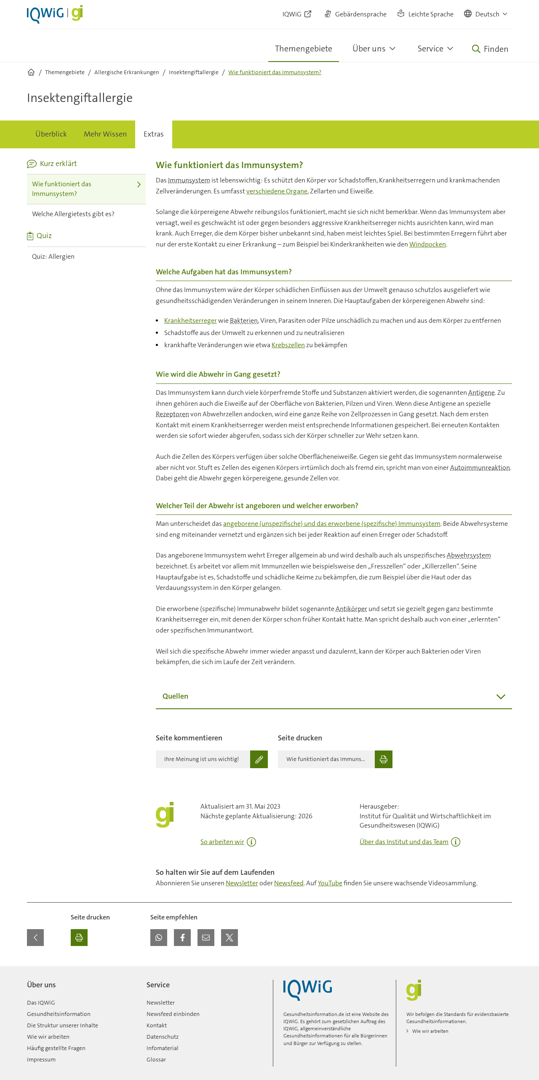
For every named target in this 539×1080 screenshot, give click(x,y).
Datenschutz (163, 1036)
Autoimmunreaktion (480, 467)
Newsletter (242, 883)
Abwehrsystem (469, 555)
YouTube (330, 883)
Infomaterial (163, 1048)
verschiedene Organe (276, 191)
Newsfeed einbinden (173, 1014)
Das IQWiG (41, 1002)
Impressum (41, 1059)
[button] (486, 14)
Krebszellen (288, 344)
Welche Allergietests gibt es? (73, 213)
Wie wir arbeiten (48, 1036)
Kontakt (157, 1025)
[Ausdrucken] (79, 937)
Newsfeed (289, 883)
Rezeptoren (172, 414)
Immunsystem (189, 180)
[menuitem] (51, 134)
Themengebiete (303, 48)
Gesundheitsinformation (59, 1014)
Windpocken (427, 244)
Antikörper (351, 608)
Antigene (481, 392)
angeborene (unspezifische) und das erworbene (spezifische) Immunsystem (331, 523)
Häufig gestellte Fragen (56, 1048)
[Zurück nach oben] (503, 971)
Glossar (156, 1059)
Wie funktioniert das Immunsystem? (61, 189)
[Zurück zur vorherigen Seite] (35, 937)
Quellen (175, 696)
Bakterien (244, 320)
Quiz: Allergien (53, 256)
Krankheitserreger (190, 320)
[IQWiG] (307, 990)
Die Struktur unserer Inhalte (62, 1025)
